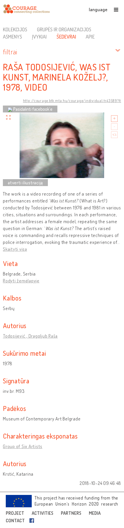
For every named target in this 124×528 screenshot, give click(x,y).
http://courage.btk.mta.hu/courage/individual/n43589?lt (72, 100)
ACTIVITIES (42, 513)
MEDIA (95, 513)
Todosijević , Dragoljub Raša (30, 336)
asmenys (12, 36)
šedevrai (66, 36)
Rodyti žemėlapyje (21, 281)
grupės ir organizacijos (64, 29)
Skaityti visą (15, 249)
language (98, 9)
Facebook (32, 520)
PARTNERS (71, 513)
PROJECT (15, 513)
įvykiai (39, 36)
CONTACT (15, 520)
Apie (90, 36)
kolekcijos (15, 29)
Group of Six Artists (22, 446)
